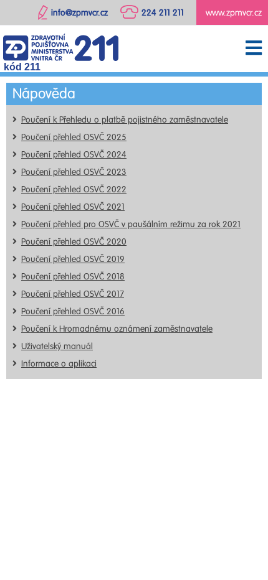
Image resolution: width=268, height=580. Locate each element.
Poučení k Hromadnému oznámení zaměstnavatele (117, 329)
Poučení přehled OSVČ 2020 (74, 241)
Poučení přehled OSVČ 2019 (73, 259)
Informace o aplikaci (59, 363)
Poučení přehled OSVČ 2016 (73, 311)
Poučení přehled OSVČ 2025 (74, 137)
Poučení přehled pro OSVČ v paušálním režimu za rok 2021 (131, 224)
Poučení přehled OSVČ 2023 (74, 172)
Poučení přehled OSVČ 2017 (72, 294)
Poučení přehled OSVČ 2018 (73, 276)
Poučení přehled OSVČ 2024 (74, 154)
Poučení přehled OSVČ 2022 (74, 189)
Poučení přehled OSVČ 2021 (73, 207)
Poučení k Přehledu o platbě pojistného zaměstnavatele (124, 120)
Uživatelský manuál (57, 346)
